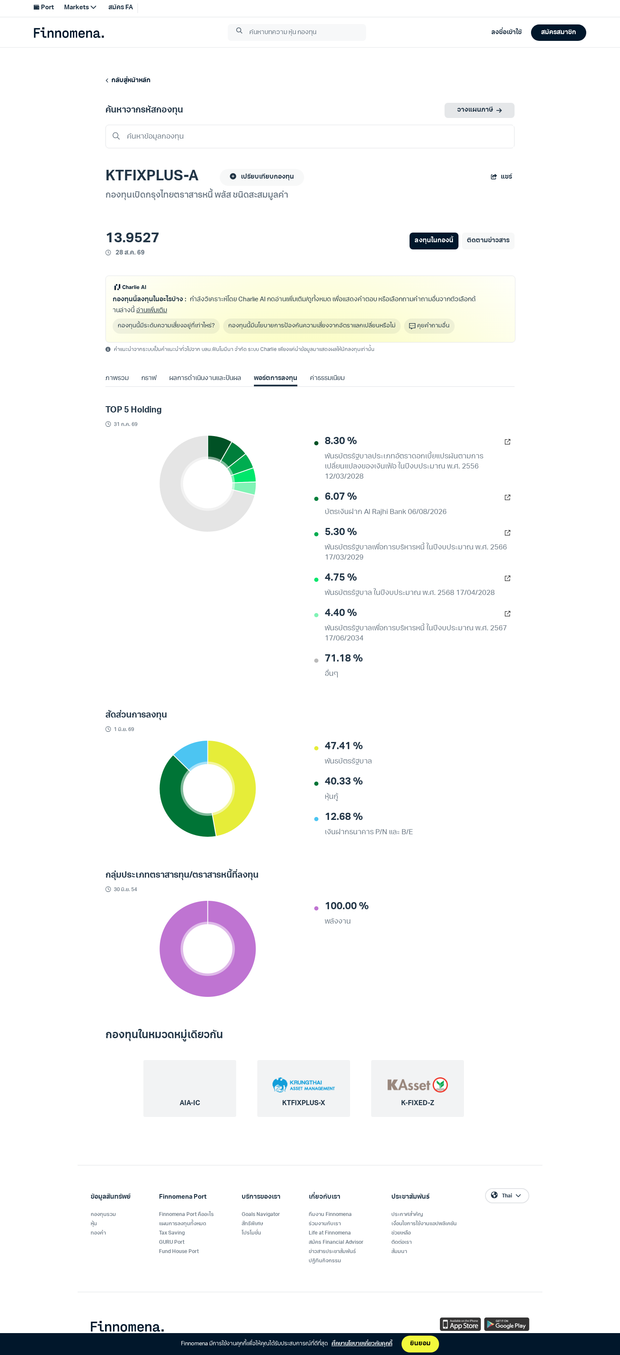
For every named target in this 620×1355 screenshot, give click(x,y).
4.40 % (341, 613)
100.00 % (347, 907)
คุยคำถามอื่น (433, 326)
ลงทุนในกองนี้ (434, 241)
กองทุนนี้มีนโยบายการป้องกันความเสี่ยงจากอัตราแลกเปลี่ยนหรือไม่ (312, 326)
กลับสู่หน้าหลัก (130, 81)
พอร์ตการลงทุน (275, 378)
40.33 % (344, 782)
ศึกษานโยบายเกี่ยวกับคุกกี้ (362, 1344)
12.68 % (344, 817)
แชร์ (506, 177)
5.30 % (341, 533)
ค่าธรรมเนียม (327, 378)
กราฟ (148, 378)
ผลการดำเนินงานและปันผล (205, 378)
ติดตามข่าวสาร (488, 241)
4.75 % (341, 578)
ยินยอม (420, 1344)
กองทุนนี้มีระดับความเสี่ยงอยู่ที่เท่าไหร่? (166, 326)
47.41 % (344, 747)
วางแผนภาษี (475, 110)
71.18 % (344, 659)
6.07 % (341, 497)
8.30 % (341, 441)
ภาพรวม (117, 378)
